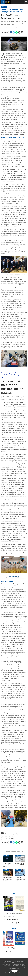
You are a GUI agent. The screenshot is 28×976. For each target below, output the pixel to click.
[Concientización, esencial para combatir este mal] (20, 872)
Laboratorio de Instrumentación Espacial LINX (11, 834)
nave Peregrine (13, 836)
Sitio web (8, 951)
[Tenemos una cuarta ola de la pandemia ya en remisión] (8, 872)
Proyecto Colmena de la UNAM (8, 838)
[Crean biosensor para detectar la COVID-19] (20, 858)
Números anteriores (11, 919)
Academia (4, 6)
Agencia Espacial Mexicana (10, 833)
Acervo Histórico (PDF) (12, 923)
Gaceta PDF (9, 916)
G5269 (18, 833)
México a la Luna (5, 836)
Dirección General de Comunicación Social (14, 972)
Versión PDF (9, 948)
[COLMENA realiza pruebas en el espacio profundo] (8, 858)
